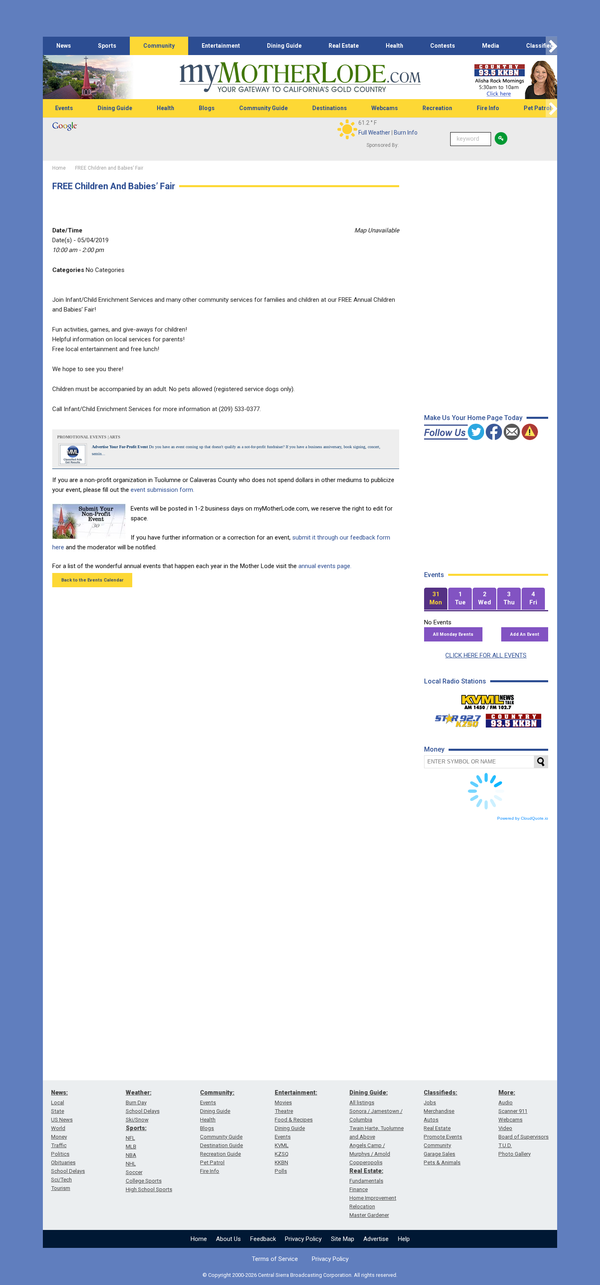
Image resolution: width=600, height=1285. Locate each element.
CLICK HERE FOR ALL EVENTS (486, 655)
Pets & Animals (442, 1162)
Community (159, 45)
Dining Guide (284, 45)
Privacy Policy (303, 1239)
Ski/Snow (137, 1120)
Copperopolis (365, 1162)
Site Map (342, 1239)
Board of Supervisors (523, 1137)
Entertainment (221, 45)
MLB (131, 1146)
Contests (442, 45)
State (57, 1111)
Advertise (376, 1239)
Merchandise (439, 1111)
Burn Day (136, 1102)
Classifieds (541, 45)
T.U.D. (505, 1145)
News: (59, 1092)
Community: (217, 1092)
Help (404, 1239)
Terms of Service (275, 1259)
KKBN (281, 1162)
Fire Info (488, 108)
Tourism (60, 1188)
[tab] (436, 599)
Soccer (134, 1172)
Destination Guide (221, 1145)
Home (199, 1239)
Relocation (362, 1206)
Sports (107, 45)
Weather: (138, 1092)
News (63, 45)
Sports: (136, 1128)
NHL (131, 1164)
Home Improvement (372, 1198)
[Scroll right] (551, 46)
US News (62, 1120)
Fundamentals (366, 1181)
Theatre (284, 1111)
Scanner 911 (512, 1111)
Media (490, 45)
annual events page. (324, 566)
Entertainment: (296, 1092)
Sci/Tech (61, 1180)
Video (505, 1128)
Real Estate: (366, 1170)
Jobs (430, 1102)
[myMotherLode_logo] (300, 77)
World (58, 1128)
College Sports (144, 1181)
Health (394, 45)
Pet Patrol (537, 108)
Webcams (384, 108)
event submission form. (162, 489)
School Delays (68, 1171)
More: (506, 1092)
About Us (228, 1239)
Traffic (59, 1145)
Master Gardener (369, 1215)
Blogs (207, 108)
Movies (283, 1102)
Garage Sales (439, 1154)
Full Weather (374, 132)
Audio (505, 1102)
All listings (361, 1102)
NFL (130, 1138)
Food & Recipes (294, 1120)
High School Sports (149, 1189)
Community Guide (263, 108)
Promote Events (443, 1137)
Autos (431, 1120)
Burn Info (406, 132)
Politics (60, 1154)
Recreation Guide (220, 1154)
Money (59, 1137)
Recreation (437, 108)
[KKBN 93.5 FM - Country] (513, 718)
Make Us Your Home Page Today (473, 418)
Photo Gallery (514, 1154)
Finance (358, 1189)
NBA (131, 1155)
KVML (282, 1145)
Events (64, 108)
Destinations (329, 108)
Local (57, 1102)
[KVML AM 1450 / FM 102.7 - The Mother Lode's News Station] (487, 700)
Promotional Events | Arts (88, 437)
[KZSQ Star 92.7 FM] (454, 718)
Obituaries (63, 1162)
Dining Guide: (368, 1092)
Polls (281, 1171)
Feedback (263, 1239)
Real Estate (344, 45)
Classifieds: (440, 1092)
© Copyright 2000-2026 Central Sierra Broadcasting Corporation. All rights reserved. (300, 1275)
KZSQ (282, 1154)
